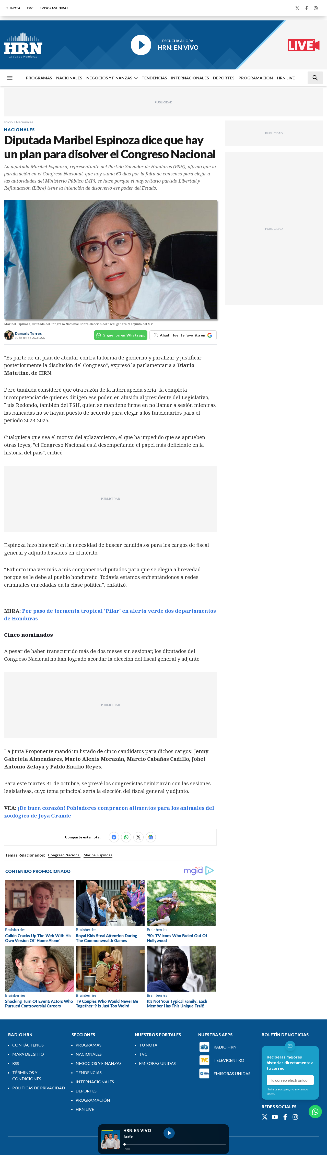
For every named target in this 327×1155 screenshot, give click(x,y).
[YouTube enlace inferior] (275, 1117)
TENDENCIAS (154, 77)
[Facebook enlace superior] (307, 8)
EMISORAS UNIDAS (54, 8)
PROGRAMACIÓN (256, 77)
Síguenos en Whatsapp (124, 335)
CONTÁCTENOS (28, 1044)
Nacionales (24, 122)
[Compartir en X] (138, 837)
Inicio (8, 122)
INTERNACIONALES (190, 77)
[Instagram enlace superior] (316, 8)
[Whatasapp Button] (315, 1111)
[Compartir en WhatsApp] (126, 837)
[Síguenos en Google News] (151, 837)
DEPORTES (224, 77)
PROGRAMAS (39, 77)
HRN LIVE (286, 77)
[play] (169, 1133)
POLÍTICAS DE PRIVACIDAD (38, 1087)
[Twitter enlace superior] (297, 8)
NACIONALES (69, 77)
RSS (15, 1063)
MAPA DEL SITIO (28, 1054)
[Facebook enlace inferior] (285, 1117)
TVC (30, 8)
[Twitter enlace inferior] (265, 1117)
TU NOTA (13, 8)
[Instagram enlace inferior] (295, 1117)
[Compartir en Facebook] (114, 837)
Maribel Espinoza (98, 855)
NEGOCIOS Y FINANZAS (109, 77)
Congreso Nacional (64, 855)
